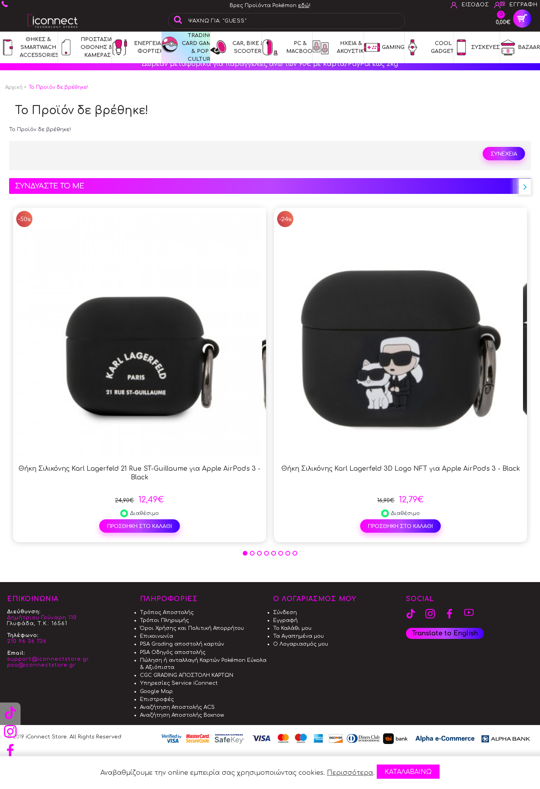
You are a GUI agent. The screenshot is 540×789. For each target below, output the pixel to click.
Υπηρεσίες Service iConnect (179, 683)
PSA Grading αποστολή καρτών (182, 644)
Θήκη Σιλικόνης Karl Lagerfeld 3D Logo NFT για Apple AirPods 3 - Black (400, 468)
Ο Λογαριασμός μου (300, 644)
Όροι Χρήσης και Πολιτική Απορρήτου (192, 628)
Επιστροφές (157, 699)
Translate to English (445, 633)
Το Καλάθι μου (292, 628)
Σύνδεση (285, 612)
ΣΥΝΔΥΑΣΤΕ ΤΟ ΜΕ (49, 186)
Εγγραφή (285, 620)
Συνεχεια (504, 154)
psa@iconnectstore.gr (41, 665)
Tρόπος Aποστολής (167, 612)
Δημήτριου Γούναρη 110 (42, 617)
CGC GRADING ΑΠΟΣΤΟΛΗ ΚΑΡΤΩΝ (186, 675)
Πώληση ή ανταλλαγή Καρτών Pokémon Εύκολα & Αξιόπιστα (203, 664)
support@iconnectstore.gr (48, 659)
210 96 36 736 (27, 641)
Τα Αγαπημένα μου (298, 636)
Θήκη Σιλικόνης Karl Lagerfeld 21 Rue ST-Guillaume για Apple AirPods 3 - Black (140, 473)
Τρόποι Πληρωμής (164, 620)
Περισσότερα (350, 772)
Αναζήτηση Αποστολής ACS (177, 707)
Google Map (156, 691)
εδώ (303, 5)
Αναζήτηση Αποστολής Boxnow (182, 715)
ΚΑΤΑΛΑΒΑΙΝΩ (408, 772)
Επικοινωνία (156, 636)
